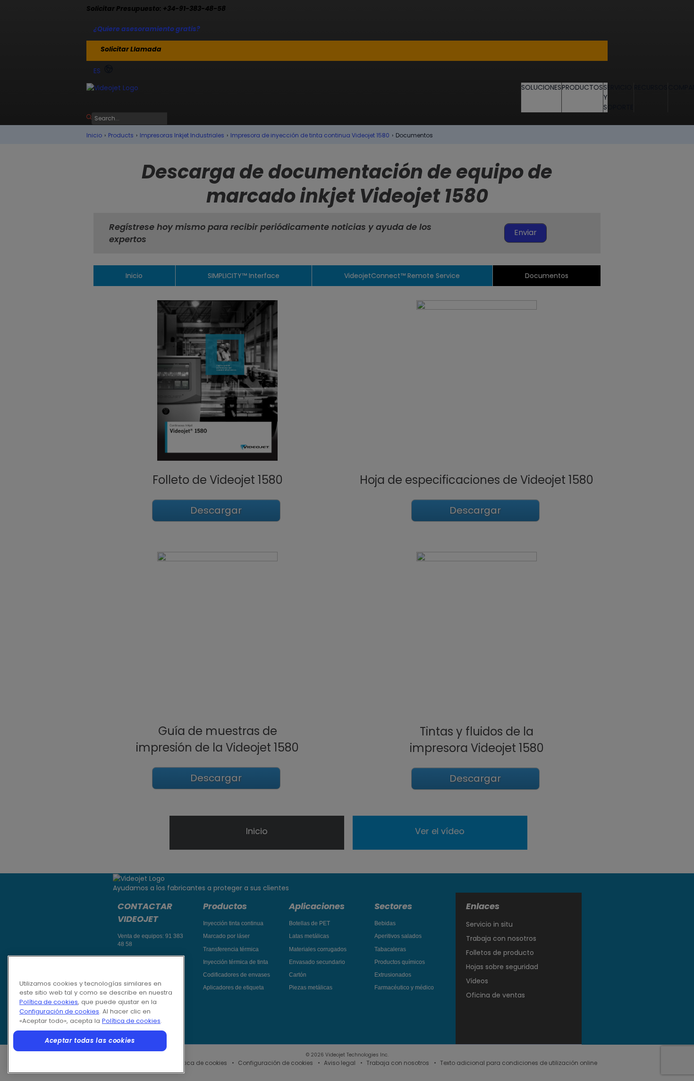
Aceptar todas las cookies (90, 1040)
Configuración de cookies (59, 1011)
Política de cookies (48, 1001)
